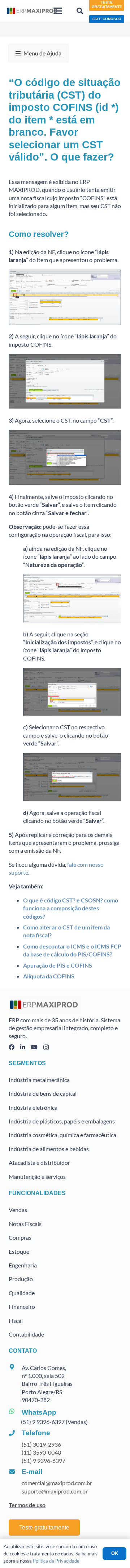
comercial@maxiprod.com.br (57, 1482)
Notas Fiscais (25, 1223)
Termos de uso (27, 1504)
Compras (20, 1237)
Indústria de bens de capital (43, 1093)
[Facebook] (11, 1047)
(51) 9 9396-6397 (43, 1460)
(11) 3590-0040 (41, 1452)
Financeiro (22, 1306)
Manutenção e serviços (37, 1176)
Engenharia (23, 1265)
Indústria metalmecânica (39, 1079)
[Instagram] (46, 1047)
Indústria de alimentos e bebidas (49, 1148)
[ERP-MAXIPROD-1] (32, 10)
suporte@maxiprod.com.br (55, 1491)
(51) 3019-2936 (41, 1444)
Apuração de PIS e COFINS (57, 965)
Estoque (19, 1251)
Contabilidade (26, 1334)
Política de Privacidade (56, 1561)
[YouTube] (34, 1047)
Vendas (18, 1209)
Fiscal (16, 1320)
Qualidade (22, 1292)
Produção (21, 1278)
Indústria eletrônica (33, 1107)
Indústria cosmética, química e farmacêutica (62, 1134)
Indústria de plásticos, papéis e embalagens (62, 1121)
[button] (58, 10)
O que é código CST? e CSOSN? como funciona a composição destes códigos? (70, 908)
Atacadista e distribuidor (39, 1162)
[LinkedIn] (22, 1047)
